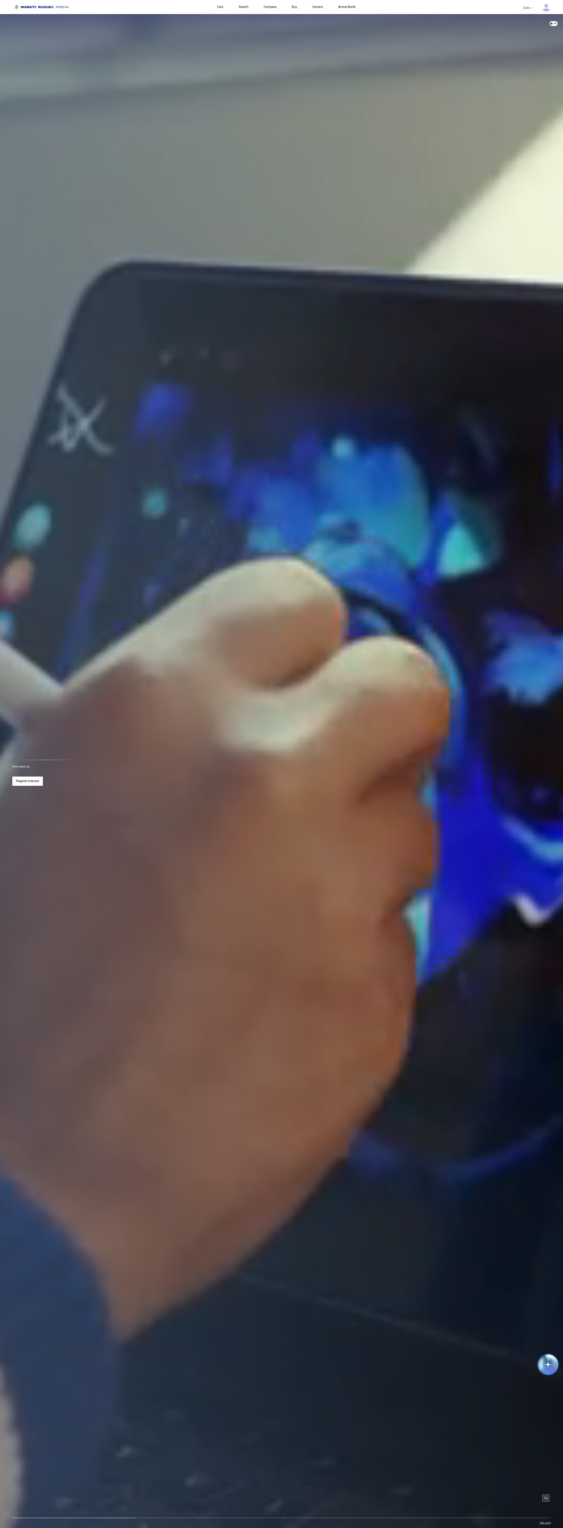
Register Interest (27, 781)
